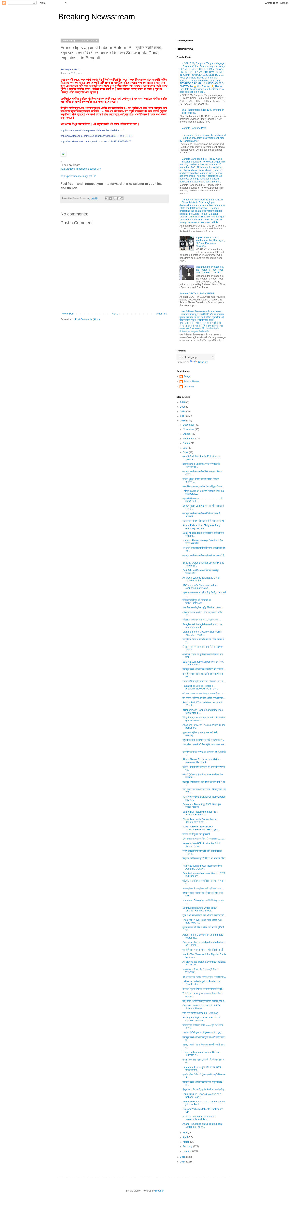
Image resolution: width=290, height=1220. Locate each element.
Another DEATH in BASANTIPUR (197, 293)
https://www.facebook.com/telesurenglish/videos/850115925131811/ (97, 136)
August (187, 443)
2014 (183, 1161)
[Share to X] (114, 198)
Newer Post (68, 313)
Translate (203, 362)
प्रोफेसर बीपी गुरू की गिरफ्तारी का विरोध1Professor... (196, 601)
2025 (183, 406)
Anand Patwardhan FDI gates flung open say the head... (201, 527)
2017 (183, 416)
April (185, 1137)
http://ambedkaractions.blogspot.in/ (81, 168)
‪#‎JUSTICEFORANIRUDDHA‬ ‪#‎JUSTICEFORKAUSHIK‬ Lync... (201, 828)
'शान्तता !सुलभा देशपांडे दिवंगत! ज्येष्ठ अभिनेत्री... (203, 989)
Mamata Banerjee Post (193, 128)
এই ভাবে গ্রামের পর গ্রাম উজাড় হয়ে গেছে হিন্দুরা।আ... (203, 693)
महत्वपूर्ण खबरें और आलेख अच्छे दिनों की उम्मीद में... (203, 669)
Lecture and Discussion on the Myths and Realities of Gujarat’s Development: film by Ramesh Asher (203, 138)
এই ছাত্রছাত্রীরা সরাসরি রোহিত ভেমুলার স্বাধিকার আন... (204, 976)
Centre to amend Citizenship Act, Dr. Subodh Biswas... (201, 1007)
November (189, 429)
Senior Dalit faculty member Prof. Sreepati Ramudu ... (200, 813)
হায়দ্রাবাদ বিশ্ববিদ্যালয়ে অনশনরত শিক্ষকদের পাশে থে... (203, 681)
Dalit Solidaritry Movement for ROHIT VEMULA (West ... (202, 633)
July (185, 448)
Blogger (159, 1190)
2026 (183, 402)
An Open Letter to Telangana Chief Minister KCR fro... (201, 579)
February (188, 1146)
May (185, 1132)
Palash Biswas (191, 381)
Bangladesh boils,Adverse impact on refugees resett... (202, 626)
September (189, 438)
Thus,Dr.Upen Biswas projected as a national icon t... (201, 1095)
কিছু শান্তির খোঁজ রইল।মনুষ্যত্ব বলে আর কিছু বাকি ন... (203, 1001)
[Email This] (107, 198)
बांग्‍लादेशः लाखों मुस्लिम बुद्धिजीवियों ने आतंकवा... (202, 607)
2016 (183, 420)
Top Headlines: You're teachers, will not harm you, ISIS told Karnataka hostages (210, 241)
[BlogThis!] (110, 198)
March (186, 1142)
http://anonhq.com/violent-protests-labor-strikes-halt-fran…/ (92, 130)
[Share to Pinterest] (122, 198)
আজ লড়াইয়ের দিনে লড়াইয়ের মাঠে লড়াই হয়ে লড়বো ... (203, 888)
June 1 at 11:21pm (70, 73)
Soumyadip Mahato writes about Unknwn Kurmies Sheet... (199, 909)
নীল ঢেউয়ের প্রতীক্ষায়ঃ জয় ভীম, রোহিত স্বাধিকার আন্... (203, 698)
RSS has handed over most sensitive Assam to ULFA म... (202, 867)
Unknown (188, 386)
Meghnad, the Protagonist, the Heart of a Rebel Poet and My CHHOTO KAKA (210, 269)
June (186, 452)
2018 (183, 411)
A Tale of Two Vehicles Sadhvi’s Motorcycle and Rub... (199, 1118)
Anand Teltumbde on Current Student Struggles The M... (202, 1125)
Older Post (161, 313)
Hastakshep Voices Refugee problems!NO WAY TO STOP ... (200, 687)
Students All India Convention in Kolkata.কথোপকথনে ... (199, 820)
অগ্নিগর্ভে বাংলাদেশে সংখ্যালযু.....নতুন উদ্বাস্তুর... (201, 619)
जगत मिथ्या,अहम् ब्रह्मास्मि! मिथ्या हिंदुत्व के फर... (203, 486)
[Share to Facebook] (118, 198)
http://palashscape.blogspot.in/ (78, 176)
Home (115, 313)
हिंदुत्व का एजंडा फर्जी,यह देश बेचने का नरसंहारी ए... (203, 1089)
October (187, 433)
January (187, 1151)
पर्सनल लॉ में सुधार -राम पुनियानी (196, 834)
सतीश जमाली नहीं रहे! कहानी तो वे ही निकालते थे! (203, 520)
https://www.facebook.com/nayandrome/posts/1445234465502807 (96, 141)
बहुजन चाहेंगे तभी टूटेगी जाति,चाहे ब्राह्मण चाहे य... (203, 739)
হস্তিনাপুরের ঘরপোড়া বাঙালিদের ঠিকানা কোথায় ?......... (203, 838)
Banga (187, 376)
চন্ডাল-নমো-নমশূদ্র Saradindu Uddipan (200, 1013)
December (189, 424)
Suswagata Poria (70, 69)
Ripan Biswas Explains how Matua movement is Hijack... (201, 761)
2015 (183, 1157)
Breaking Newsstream (96, 16)
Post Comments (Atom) (87, 319)
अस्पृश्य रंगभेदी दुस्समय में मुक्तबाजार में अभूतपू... (202, 1032)
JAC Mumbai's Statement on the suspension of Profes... (199, 586)
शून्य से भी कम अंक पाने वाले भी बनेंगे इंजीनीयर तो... (204, 915)
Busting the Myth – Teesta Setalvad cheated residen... (201, 1019)
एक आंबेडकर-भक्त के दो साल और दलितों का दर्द (202, 949)
